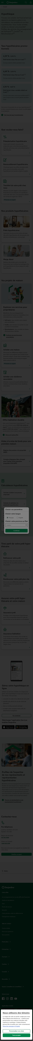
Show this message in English (11, 1026)
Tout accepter (16, 1035)
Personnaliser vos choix (16, 1031)
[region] (16, 1024)
